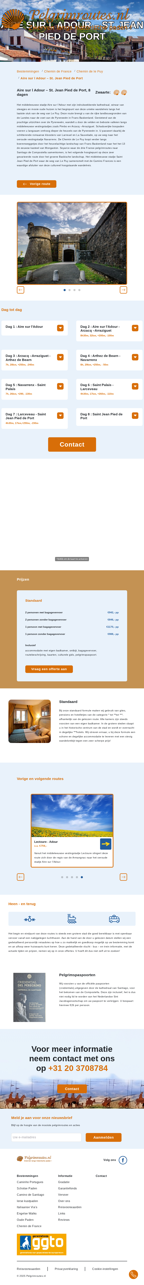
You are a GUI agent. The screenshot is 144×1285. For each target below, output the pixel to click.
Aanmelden (103, 1137)
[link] (105, 844)
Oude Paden (25, 1219)
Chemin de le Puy (90, 71)
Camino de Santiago (30, 1194)
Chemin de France (57, 71)
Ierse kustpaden (27, 1201)
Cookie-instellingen (105, 1268)
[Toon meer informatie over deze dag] (60, 328)
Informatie (65, 1175)
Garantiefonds (67, 1188)
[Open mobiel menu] (140, 19)
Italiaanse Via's (27, 1207)
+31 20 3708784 (78, 1068)
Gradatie (64, 1182)
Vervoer (63, 1194)
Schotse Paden (27, 1188)
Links (61, 1213)
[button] (20, 290)
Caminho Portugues (30, 1182)
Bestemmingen (28, 71)
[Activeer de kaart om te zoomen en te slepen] (72, 514)
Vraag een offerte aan (49, 669)
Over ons (64, 1201)
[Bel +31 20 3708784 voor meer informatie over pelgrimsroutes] (133, 1274)
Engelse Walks (27, 1213)
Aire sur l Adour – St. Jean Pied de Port (52, 78)
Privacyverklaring (66, 1268)
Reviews (64, 1219)
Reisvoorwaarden (70, 1207)
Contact (72, 444)
